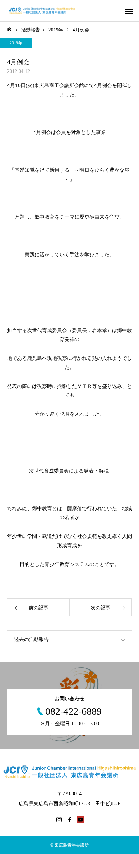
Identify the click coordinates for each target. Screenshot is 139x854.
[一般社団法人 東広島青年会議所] (45, 10)
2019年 (16, 43)
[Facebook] (69, 819)
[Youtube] (80, 819)
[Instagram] (58, 819)
